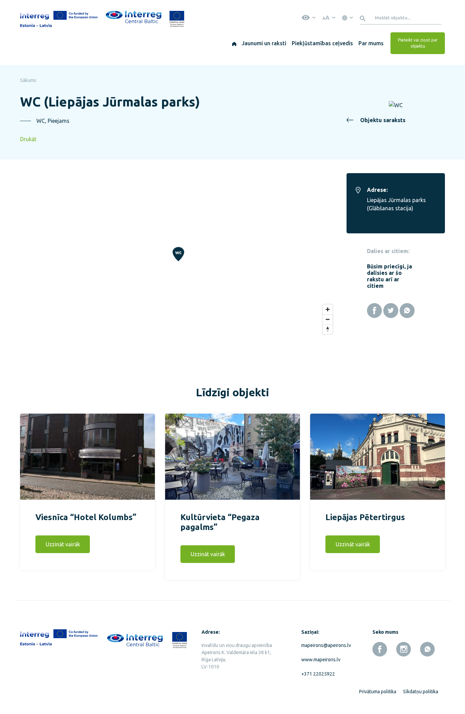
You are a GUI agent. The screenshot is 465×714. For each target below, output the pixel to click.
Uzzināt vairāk (63, 544)
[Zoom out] (328, 319)
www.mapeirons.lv (320, 659)
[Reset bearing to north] (328, 329)
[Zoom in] (328, 309)
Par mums (371, 43)
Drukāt (28, 139)
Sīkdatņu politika (420, 691)
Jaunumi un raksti (264, 43)
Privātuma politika (377, 691)
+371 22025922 (318, 674)
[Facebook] (374, 310)
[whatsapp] (427, 649)
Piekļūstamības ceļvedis (322, 43)
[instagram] (403, 649)
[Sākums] (234, 43)
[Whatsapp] (407, 310)
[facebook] (379, 649)
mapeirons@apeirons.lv (324, 645)
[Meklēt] (364, 18)
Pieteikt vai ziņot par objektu (418, 43)
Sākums (28, 80)
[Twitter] (390, 310)
